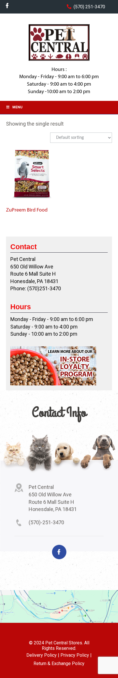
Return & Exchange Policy (59, 663)
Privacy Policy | (76, 655)
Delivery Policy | (42, 655)
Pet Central (59, 42)
